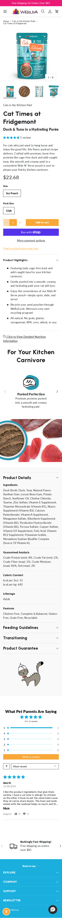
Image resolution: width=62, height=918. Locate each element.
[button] (56, 11)
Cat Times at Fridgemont (15, 23)
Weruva (15, 910)
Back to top (29, 866)
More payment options (31, 240)
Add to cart (42, 222)
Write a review (31, 756)
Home (6, 21)
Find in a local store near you (20, 248)
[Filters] (6, 766)
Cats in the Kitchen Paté (23, 21)
